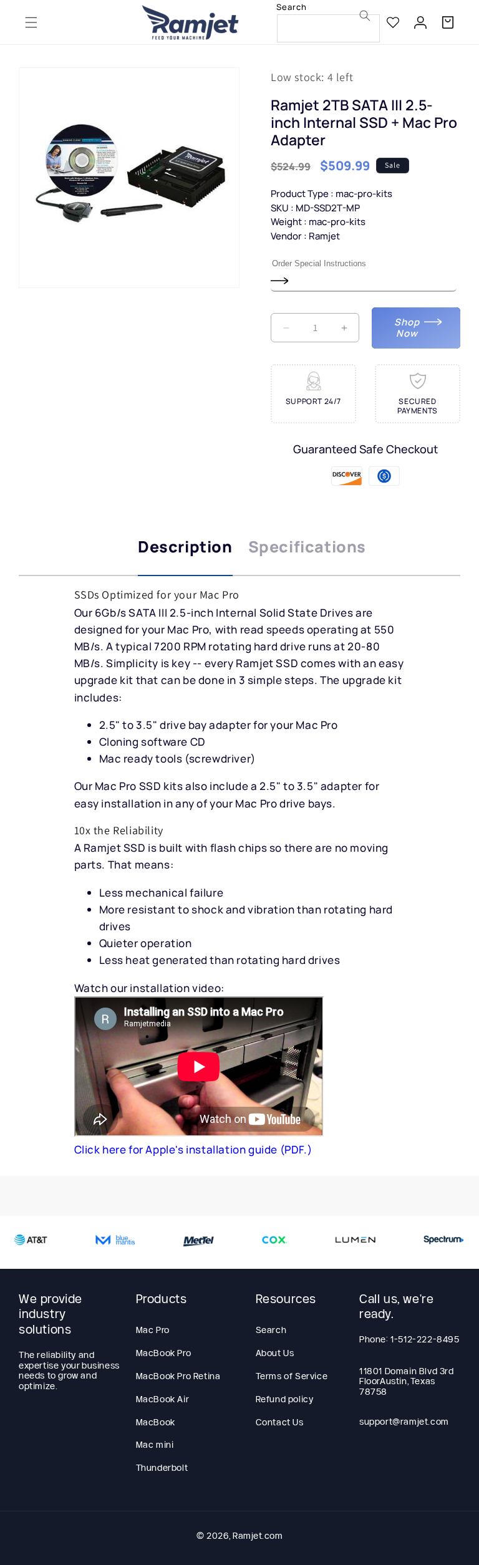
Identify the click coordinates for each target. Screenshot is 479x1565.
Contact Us (280, 1422)
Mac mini (155, 1445)
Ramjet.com (258, 1536)
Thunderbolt (162, 1468)
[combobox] (328, 28)
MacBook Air (163, 1399)
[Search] (365, 15)
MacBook (155, 1422)
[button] (31, 22)
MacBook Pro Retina (178, 1376)
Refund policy (285, 1399)
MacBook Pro (163, 1353)
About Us (275, 1353)
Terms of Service (292, 1376)
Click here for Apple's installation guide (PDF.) (193, 1149)
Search (271, 1330)
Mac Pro (153, 1330)
